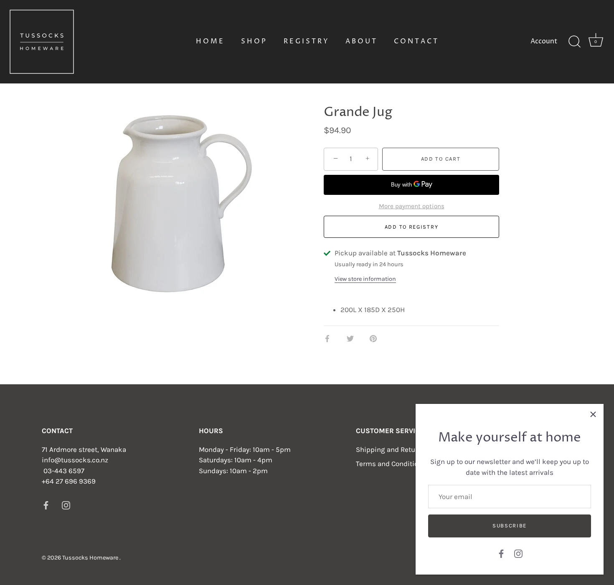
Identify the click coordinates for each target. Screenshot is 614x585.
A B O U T (360, 41)
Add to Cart (441, 159)
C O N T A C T (415, 41)
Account (543, 41)
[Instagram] (518, 553)
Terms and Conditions (391, 463)
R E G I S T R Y (306, 41)
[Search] (574, 42)
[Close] (593, 414)
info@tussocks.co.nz (75, 460)
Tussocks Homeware (90, 557)
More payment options (411, 206)
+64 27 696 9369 (69, 481)
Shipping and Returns (391, 449)
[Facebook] (501, 553)
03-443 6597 (63, 470)
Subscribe (509, 525)
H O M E (209, 41)
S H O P (253, 41)
